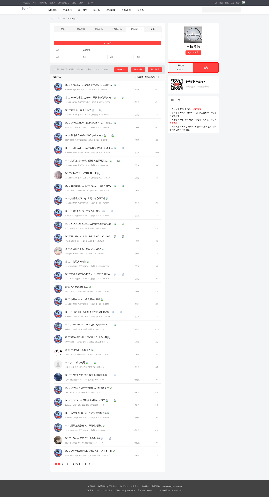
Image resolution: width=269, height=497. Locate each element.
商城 (34, 3)
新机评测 (110, 10)
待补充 (72, 69)
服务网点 (145, 486)
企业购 (52, 3)
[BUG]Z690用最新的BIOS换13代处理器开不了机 (88, 451)
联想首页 (26, 3)
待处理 (64, 69)
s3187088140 (69, 140)
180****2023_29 (70, 291)
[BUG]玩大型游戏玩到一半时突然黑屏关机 (86, 413)
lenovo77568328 (70, 216)
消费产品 (43, 3)
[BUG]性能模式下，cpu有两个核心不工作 (85, 198)
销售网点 (134, 486)
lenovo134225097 (71, 203)
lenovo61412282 (70, 127)
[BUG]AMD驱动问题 (75, 362)
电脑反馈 (71, 19)
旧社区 (140, 10)
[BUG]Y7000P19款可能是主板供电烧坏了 (85, 400)
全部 (58, 50)
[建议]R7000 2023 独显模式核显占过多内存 (86, 337)
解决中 (88, 69)
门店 (215, 3)
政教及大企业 (63, 3)
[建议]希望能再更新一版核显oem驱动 (83, 249)
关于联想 (91, 486)
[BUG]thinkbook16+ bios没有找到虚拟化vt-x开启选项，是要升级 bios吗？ (89, 148)
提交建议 (138, 69)
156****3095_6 (70, 355)
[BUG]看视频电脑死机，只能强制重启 (83, 426)
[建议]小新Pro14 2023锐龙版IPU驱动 (82, 299)
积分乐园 (126, 10)
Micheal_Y (68, 367)
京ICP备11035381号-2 (147, 490)
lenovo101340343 (71, 102)
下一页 (88, 464)
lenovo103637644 (71, 317)
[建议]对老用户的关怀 (75, 261)
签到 (206, 67)
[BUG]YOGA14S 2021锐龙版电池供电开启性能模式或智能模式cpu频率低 (89, 224)
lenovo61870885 (70, 430)
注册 (232, 3)
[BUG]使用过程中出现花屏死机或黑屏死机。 (87, 161)
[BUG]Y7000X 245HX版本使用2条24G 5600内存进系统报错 (89, 85)
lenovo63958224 (70, 266)
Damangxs (68, 254)
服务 (74, 3)
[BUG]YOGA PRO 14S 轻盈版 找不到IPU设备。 (88, 312)
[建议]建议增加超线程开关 (78, 350)
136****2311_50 (70, 342)
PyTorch (67, 241)
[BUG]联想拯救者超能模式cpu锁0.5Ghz (84, 135)
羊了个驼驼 (69, 228)
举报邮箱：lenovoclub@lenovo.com (167, 486)
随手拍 (96, 10)
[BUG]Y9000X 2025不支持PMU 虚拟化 (84, 211)
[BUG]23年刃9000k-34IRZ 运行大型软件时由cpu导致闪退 (89, 274)
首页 (52, 19)
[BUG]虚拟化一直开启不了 (78, 110)
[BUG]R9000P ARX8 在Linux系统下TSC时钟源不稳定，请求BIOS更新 (89, 123)
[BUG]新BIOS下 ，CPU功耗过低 (81, 173)
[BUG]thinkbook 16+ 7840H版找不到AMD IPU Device (89, 325)
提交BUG (121, 69)
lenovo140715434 (71, 153)
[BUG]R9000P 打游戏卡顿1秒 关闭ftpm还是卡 (87, 388)
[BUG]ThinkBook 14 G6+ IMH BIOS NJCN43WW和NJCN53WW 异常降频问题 (89, 236)
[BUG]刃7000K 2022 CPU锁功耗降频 (83, 438)
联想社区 (52, 10)
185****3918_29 (70, 191)
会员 (221, 3)
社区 (227, 3)
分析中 (80, 69)
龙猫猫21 (68, 329)
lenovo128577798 (71, 178)
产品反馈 (67, 10)
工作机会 (113, 486)
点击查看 (197, 109)
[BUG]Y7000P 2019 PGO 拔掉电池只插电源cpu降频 (89, 375)
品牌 (81, 3)
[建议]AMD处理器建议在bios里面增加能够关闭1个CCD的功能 (89, 97)
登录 (238, 3)
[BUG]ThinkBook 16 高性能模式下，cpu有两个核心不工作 (89, 186)
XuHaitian (68, 405)
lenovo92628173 (70, 279)
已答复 (96, 69)
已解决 (105, 69)
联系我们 (102, 486)
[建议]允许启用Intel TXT (76, 287)
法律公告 (120, 490)
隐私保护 (131, 490)
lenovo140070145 (71, 165)
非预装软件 (117, 29)
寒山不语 (68, 443)
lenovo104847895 (71, 304)
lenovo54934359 (70, 455)
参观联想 (124, 486)
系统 (63, 29)
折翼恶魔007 (69, 90)
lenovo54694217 (70, 418)
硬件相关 (135, 29)
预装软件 (99, 29)
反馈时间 (86, 50)
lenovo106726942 (71, 115)
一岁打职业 (69, 380)
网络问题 (81, 29)
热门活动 (82, 10)
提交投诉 (155, 69)
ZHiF (66, 392)
